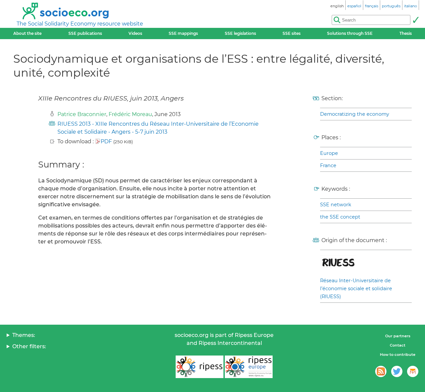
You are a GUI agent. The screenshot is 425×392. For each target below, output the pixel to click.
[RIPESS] (199, 367)
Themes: (23, 335)
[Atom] (380, 371)
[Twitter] (396, 371)
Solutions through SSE (350, 33)
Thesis (405, 33)
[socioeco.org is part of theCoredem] (412, 371)
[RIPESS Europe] (249, 367)
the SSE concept (340, 217)
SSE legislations (240, 33)
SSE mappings (183, 33)
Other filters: (29, 346)
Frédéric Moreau (130, 114)
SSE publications (85, 33)
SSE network (335, 205)
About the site (27, 33)
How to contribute (397, 354)
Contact (397, 345)
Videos (135, 33)
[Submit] (415, 20)
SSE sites (291, 33)
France (328, 165)
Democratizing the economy (354, 114)
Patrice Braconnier (81, 114)
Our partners (397, 336)
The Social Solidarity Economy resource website (80, 24)
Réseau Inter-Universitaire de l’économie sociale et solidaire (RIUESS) (356, 288)
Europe (329, 153)
